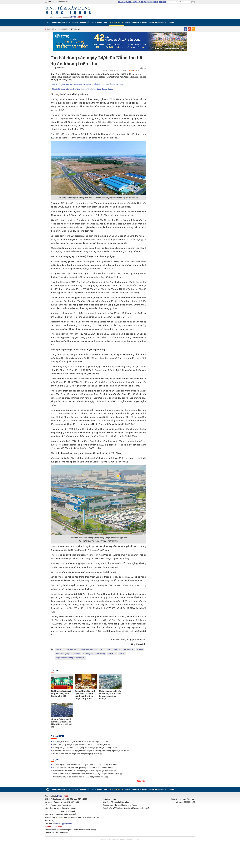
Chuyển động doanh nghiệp (136, 22)
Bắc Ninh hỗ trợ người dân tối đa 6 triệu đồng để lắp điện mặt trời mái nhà (61, 723)
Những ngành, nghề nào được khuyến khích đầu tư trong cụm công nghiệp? (110, 695)
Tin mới (55, 670)
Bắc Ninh (76, 653)
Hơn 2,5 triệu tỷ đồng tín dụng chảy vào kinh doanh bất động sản (80, 744)
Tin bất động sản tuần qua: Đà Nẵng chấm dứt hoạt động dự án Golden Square (82, 89)
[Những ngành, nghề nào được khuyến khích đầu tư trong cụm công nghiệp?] (110, 681)
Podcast (171, 22)
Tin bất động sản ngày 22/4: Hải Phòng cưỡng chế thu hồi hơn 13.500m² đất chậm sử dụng (87, 84)
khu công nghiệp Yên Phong (94, 653)
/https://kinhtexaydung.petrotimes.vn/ (101, 541)
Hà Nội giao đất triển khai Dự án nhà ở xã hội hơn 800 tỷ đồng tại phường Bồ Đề (86, 773)
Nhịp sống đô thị (116, 22)
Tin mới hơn (57, 736)
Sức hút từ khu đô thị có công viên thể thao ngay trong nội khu (79, 776)
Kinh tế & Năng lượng (99, 22)
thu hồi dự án (129, 649)
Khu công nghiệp (62, 653)
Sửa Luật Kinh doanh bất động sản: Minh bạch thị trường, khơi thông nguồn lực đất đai (89, 750)
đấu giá (122, 653)
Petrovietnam (136, 2)
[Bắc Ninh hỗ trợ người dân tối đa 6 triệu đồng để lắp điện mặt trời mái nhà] (62, 710)
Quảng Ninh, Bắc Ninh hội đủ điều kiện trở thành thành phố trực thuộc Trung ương (85, 695)
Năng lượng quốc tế (150, 2)
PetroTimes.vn (124, 2)
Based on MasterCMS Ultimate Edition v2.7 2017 (120, 840)
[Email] (145, 68)
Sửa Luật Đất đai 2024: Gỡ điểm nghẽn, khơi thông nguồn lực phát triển (83, 770)
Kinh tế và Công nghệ (157, 22)
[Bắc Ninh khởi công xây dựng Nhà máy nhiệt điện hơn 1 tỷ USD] (62, 681)
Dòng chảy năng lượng (61, 22)
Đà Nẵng (117, 649)
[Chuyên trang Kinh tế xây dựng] (68, 12)
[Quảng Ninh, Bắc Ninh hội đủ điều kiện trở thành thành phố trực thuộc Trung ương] (86, 681)
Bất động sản (75, 29)
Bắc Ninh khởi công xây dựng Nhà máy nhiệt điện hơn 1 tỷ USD (61, 693)
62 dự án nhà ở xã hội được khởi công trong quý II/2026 (76, 753)
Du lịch (162, 2)
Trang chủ (50, 29)
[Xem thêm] (141, 781)
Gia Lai (140, 649)
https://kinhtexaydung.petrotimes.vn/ (122, 198)
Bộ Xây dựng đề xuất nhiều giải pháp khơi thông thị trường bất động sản (83, 747)
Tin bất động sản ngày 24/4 (67, 649)
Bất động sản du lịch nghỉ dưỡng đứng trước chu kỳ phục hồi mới (80, 741)
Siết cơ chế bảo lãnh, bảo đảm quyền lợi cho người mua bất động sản (82, 767)
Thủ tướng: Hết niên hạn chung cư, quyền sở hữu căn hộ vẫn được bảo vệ (84, 764)
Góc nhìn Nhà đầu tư (80, 22)
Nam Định (112, 653)
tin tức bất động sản (89, 649)
